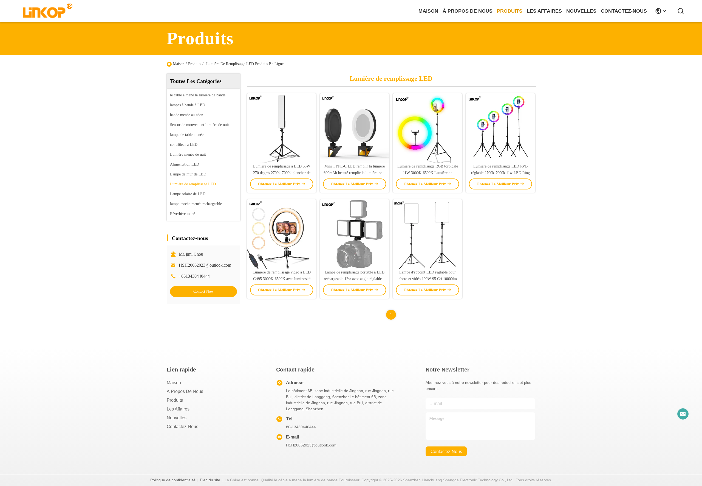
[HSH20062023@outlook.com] (682, 413)
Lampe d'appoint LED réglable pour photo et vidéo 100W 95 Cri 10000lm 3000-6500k (427, 278)
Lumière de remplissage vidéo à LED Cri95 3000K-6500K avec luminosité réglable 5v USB (282, 278)
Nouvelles (176, 417)
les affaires (544, 11)
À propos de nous (467, 11)
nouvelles (581, 11)
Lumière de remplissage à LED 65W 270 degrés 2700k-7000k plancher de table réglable (281, 172)
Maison (428, 11)
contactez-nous (624, 11)
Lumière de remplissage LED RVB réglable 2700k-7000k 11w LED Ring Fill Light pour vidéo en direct (500, 172)
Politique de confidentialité (173, 480)
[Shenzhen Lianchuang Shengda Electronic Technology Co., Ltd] (44, 11)
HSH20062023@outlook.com (205, 265)
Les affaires (178, 409)
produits (509, 11)
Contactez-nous (182, 426)
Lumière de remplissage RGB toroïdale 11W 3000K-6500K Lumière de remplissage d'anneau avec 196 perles (427, 172)
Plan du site (210, 480)
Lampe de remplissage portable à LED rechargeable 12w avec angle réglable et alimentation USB (355, 278)
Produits (194, 64)
